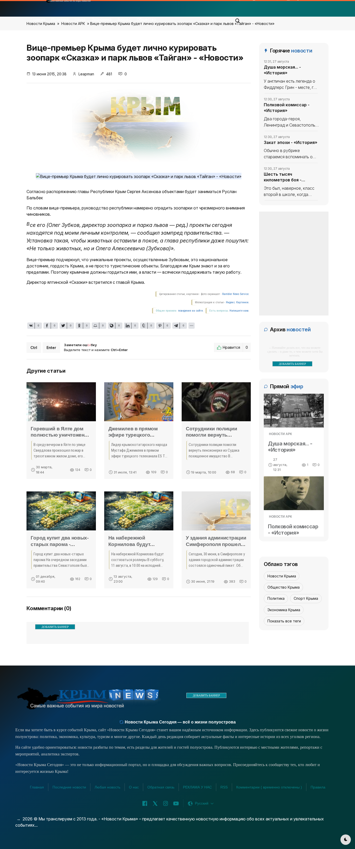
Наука (80, 19)
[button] (237, 19)
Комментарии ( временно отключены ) (269, 787)
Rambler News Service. (235, 294)
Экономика (101, 19)
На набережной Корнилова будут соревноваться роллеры (138, 544)
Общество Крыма (283, 587)
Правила (318, 787)
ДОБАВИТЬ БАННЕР (55, 626)
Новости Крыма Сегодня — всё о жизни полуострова (180, 722)
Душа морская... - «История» (282, 69)
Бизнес (124, 19)
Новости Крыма (281, 576)
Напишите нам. (239, 310)
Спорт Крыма (306, 598)
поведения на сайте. (190, 310)
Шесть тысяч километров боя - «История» (282, 177)
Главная (38, 19)
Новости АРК (280, 434)
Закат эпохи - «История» (290, 142)
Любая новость (107, 787)
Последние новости (69, 787)
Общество (146, 19)
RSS (224, 787)
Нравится (235, 347)
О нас (134, 787)
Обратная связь (160, 787)
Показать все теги (284, 621)
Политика (60, 19)
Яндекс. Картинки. (237, 302)
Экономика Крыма (283, 610)
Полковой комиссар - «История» (287, 107)
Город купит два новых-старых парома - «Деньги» (59, 544)
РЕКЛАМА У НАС (197, 787)
